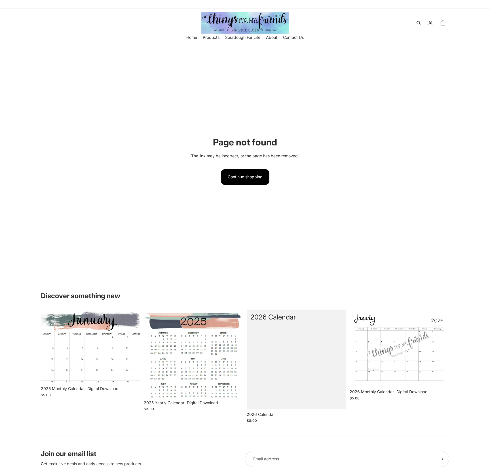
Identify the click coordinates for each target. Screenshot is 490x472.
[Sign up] (441, 459)
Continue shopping (245, 176)
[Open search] (418, 23)
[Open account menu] (430, 23)
